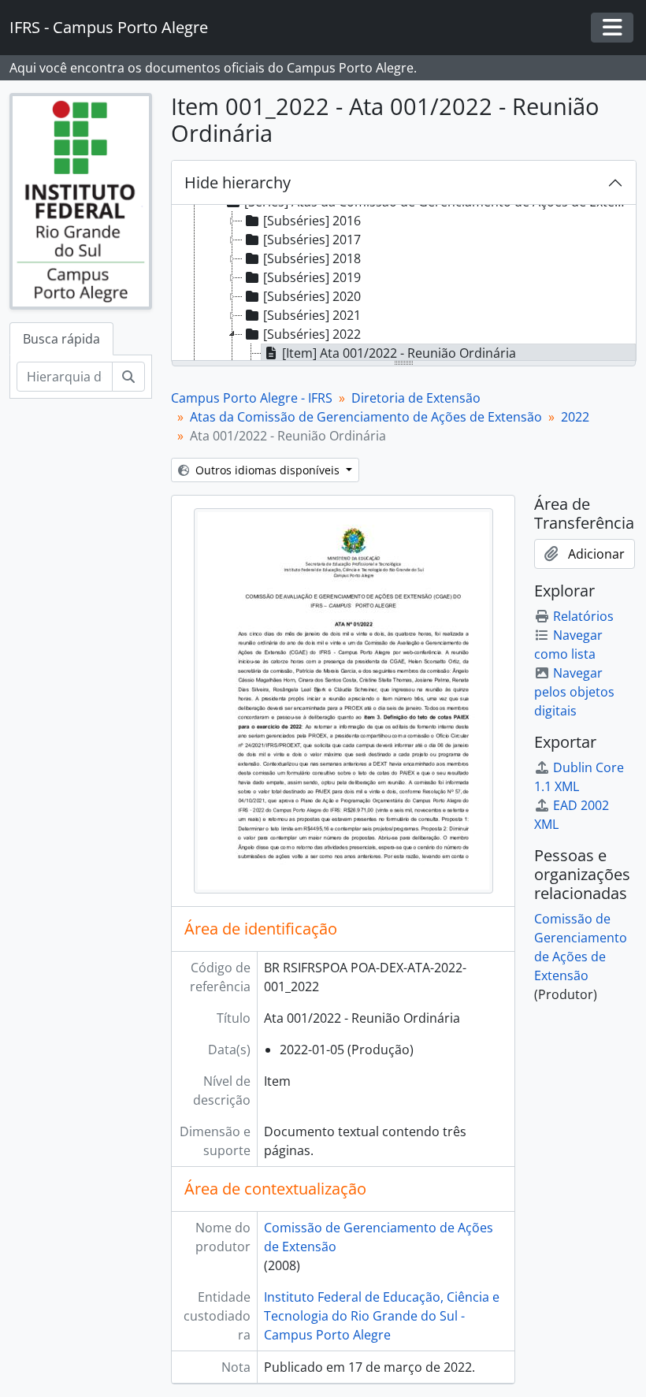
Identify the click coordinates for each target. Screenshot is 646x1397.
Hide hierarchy (237, 182)
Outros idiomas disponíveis (267, 470)
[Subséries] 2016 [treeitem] (312, 220)
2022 (575, 416)
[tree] (404, 283)
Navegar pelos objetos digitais (574, 691)
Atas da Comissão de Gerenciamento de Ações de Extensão (366, 416)
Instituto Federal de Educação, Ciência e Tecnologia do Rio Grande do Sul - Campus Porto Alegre (381, 1315)
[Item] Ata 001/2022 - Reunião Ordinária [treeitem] (399, 353)
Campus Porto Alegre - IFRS (251, 398)
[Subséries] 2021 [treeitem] (312, 315)
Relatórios (583, 616)
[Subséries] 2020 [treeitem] (312, 296)
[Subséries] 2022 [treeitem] (312, 334)
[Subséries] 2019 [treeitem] (312, 277)
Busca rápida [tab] (61, 338)
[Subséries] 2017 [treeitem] (312, 239)
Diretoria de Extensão (416, 398)
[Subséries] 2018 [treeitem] (312, 258)
